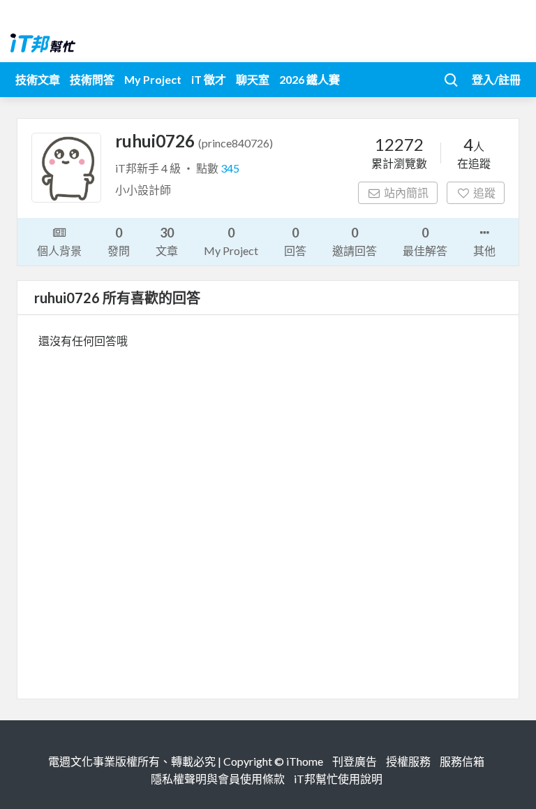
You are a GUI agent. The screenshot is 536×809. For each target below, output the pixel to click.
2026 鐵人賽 (309, 79)
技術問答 (92, 79)
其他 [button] (484, 250)
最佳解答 (425, 241)
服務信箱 (462, 761)
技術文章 (37, 79)
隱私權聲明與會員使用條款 (218, 778)
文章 (167, 241)
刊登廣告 (354, 761)
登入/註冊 (496, 79)
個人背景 (59, 250)
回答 (295, 241)
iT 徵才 (208, 79)
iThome (304, 761)
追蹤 (484, 192)
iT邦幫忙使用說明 (338, 778)
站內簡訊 (406, 192)
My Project (152, 79)
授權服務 (408, 761)
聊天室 (252, 79)
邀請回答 (354, 241)
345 (230, 168)
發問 (118, 241)
